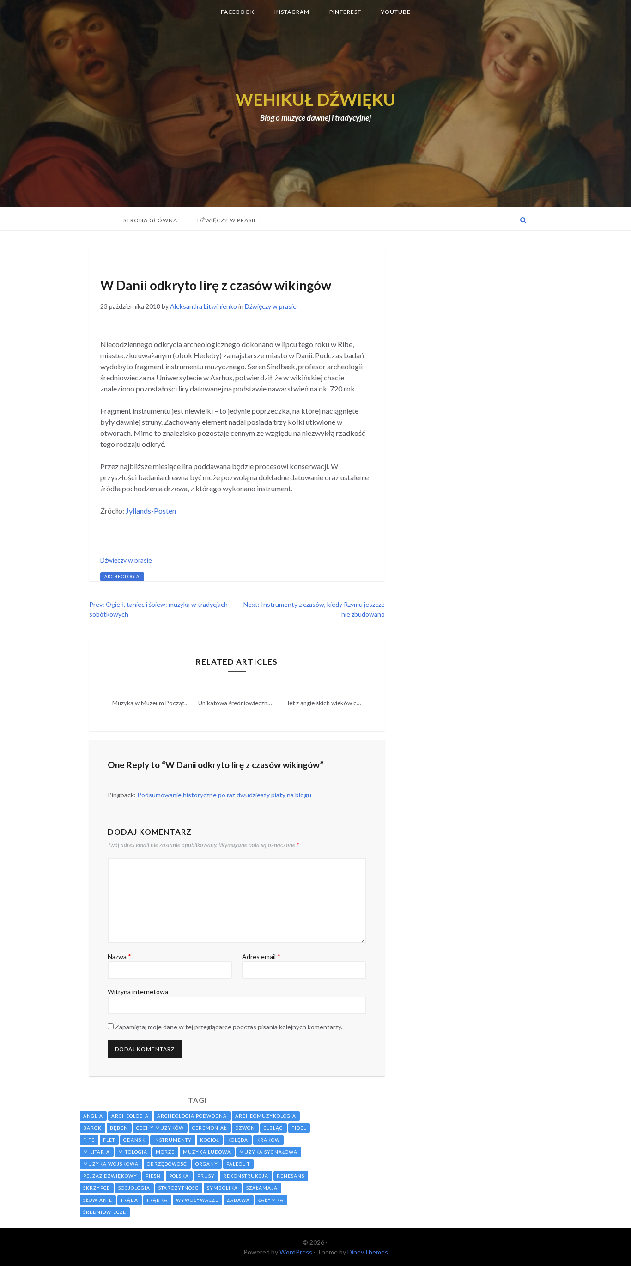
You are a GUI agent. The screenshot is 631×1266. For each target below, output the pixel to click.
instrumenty (172, 1140)
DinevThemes (367, 1252)
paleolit (238, 1164)
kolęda (237, 1140)
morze (165, 1152)
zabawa (238, 1200)
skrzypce (96, 1188)
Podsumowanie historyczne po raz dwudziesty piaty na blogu (224, 795)
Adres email (261, 956)
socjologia (134, 1188)
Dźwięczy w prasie (129, 261)
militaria (96, 1152)
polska (179, 1176)
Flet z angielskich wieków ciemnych (332, 703)
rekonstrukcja (245, 1176)
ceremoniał (209, 1128)
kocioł (209, 1140)
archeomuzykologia (265, 1116)
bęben (119, 1128)
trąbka (157, 1200)
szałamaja (262, 1188)
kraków (268, 1140)
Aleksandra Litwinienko (203, 306)
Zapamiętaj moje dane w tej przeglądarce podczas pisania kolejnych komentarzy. (228, 1027)
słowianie (97, 1200)
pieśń (153, 1176)
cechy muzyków (160, 1128)
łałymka (271, 1200)
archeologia (122, 576)
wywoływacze (197, 1200)
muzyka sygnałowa (268, 1152)
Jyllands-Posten (151, 510)
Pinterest (345, 11)
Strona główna (150, 220)
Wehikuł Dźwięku (315, 99)
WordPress (295, 1252)
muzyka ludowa (207, 1152)
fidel (298, 1128)
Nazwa (119, 956)
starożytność (178, 1188)
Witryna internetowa (138, 992)
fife (89, 1140)
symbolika (222, 1188)
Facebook (238, 11)
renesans (290, 1176)
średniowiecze (104, 1212)
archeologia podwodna (192, 1116)
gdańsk (134, 1140)
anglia (93, 1116)
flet (109, 1140)
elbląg (273, 1128)
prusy (206, 1176)
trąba (129, 1200)
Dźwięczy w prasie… (229, 220)
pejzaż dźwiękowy (110, 1176)
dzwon (245, 1128)
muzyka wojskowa (111, 1164)
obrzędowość (167, 1164)
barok (92, 1128)
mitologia (132, 1152)
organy (206, 1164)
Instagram (291, 11)
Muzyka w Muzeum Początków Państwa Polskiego (180, 703)
